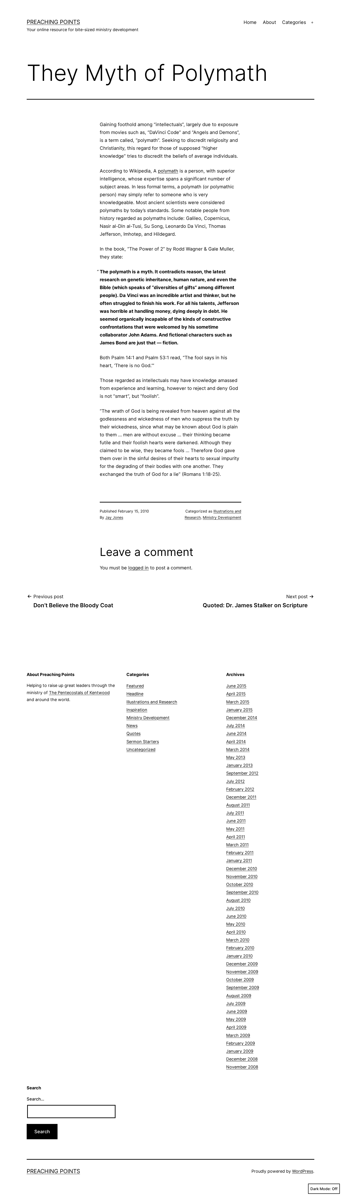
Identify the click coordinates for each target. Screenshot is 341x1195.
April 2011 (235, 836)
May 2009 (236, 1019)
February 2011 (240, 852)
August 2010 (238, 900)
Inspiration (136, 709)
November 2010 (241, 876)
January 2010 (239, 955)
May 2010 (235, 924)
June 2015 (236, 685)
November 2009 (242, 971)
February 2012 (240, 789)
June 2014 (236, 733)
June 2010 (236, 916)
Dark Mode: (320, 1188)
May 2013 (235, 757)
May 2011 (235, 828)
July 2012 (235, 781)
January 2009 (239, 1051)
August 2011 (238, 805)
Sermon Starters (142, 741)
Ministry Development (222, 517)
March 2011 (237, 844)
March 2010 (237, 939)
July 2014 (235, 725)
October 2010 (239, 884)
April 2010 (236, 932)
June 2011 (236, 820)
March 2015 (237, 701)
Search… (35, 1099)
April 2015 (236, 693)
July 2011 (235, 812)
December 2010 (241, 868)
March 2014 (238, 749)
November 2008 (242, 1066)
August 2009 (238, 995)
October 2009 (240, 979)
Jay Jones (114, 517)
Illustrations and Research (151, 701)
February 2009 (240, 1043)
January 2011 (239, 860)
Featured (135, 685)
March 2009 (238, 1035)
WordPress (302, 1171)
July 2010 (235, 908)
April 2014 (236, 741)
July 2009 (235, 1003)
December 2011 (241, 797)
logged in (138, 568)
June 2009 (236, 1011)
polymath (168, 171)
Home (250, 22)
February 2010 (240, 947)
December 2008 (242, 1059)
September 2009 (242, 987)
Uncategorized (140, 749)
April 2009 (236, 1027)
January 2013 (239, 765)
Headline (134, 693)
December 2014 (241, 717)
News (132, 725)
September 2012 (242, 773)
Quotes (133, 733)
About (269, 22)
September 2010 (242, 892)
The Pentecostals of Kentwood (79, 692)
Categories (294, 22)
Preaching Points (53, 22)
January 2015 (239, 709)
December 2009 (242, 963)
